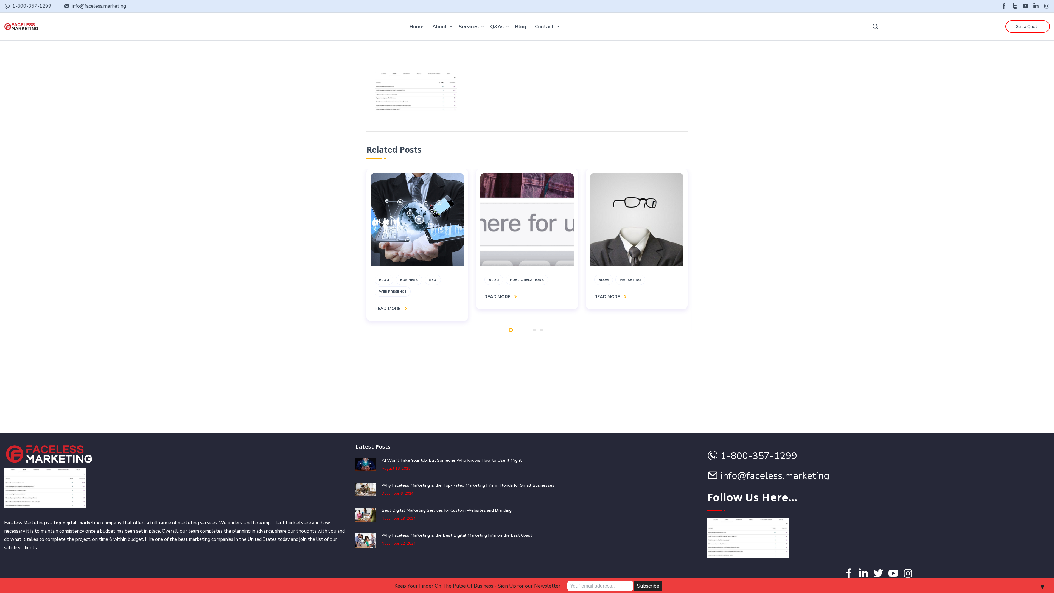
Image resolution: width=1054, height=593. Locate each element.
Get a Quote (1028, 27)
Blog (520, 26)
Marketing (630, 280)
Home (417, 26)
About (439, 26)
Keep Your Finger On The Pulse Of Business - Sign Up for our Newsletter (477, 586)
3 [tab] (541, 330)
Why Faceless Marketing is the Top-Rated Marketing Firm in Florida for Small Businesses (468, 485)
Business (409, 280)
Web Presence (392, 291)
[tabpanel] (417, 245)
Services (469, 26)
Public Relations (527, 280)
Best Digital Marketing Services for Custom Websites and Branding (447, 510)
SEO (432, 280)
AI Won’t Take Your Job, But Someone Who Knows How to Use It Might (452, 460)
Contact (544, 26)
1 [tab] (511, 330)
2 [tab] (534, 330)
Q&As (497, 26)
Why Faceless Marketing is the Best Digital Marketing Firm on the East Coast (457, 535)
